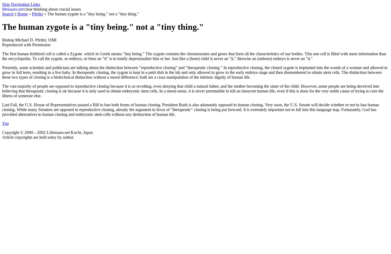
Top (5, 123)
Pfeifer (37, 14)
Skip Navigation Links (21, 4)
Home (22, 14)
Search (8, 14)
